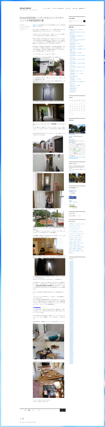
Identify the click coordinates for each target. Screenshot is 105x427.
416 (39, 410)
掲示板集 (70, 200)
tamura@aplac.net (72, 134)
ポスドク (71, 237)
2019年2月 (71, 349)
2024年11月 (72, 279)
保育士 (79, 241)
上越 (79, 239)
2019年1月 (71, 350)
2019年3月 (71, 348)
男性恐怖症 (79, 248)
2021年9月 (71, 322)
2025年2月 (71, 276)
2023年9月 (71, 294)
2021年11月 (72, 319)
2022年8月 (71, 309)
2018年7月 (71, 357)
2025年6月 (71, 271)
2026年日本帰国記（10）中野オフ (75, 43)
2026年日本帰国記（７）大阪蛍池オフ (76, 52)
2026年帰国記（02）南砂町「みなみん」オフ (77, 70)
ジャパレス (71, 233)
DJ (75, 223)
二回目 (70, 241)
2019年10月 (71, 340)
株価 (78, 246)
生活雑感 (74, 248)
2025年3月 (71, 274)
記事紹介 (78, 250)
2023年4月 (71, 300)
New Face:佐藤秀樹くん (73, 88)
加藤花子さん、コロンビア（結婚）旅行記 (76, 29)
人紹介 (75, 241)
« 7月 (72, 114)
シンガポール (80, 231)
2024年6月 (71, 285)
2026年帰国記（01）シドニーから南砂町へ (77, 73)
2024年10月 (72, 280)
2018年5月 (71, 360)
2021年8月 (71, 323)
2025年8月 (71, 269)
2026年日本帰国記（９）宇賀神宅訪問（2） (77, 46)
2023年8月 (71, 295)
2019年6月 (71, 345)
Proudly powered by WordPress (31, 422)
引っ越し (71, 246)
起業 (82, 250)
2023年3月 (71, 301)
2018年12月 (72, 352)
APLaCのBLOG (25, 8)
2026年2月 (71, 265)
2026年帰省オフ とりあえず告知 (75, 78)
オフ (77, 229)
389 (25, 410)
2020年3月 (71, 334)
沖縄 (70, 248)
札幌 (75, 246)
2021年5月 (71, 325)
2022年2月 (71, 316)
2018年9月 (71, 355)
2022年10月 (72, 307)
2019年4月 (71, 347)
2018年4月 (71, 361)
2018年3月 (71, 362)
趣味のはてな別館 (72, 204)
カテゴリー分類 (46, 8)
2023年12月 (72, 291)
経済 (70, 250)
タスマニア (77, 233)
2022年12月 (72, 304)
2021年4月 (71, 326)
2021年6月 (71, 324)
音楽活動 (71, 252)
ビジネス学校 (78, 235)
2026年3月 (71, 264)
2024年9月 (71, 281)
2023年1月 (71, 303)
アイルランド (77, 225)
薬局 (74, 250)
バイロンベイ (71, 235)
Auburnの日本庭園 (73, 90)
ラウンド (76, 237)
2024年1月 (71, 289)
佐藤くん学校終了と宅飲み (74, 76)
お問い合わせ (75, 8)
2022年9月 (71, 308)
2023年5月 (71, 299)
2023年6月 (71, 297)
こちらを (75, 201)
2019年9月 (71, 341)
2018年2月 (71, 363)
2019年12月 (72, 338)
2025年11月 (72, 266)
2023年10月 (72, 293)
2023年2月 (71, 302)
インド (78, 227)
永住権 (82, 246)
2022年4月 (71, 314)
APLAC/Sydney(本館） (73, 190)
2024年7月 (71, 284)
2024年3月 (71, 287)
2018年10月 (72, 354)
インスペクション (25, 27)
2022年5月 (71, 312)
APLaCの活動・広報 (23, 26)
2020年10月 (72, 330)
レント (80, 237)
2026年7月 (71, 261)
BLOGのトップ (82, 8)
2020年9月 (71, 331)
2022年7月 (71, 310)
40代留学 (71, 223)
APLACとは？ (68, 8)
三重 (76, 239)
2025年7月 (71, 270)
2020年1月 (71, 337)
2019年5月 (71, 346)
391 (33, 410)
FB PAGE (70, 195)
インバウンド (71, 229)
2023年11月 (72, 292)
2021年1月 (71, 329)
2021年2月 (71, 327)
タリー (81, 233)
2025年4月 (71, 273)
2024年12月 (72, 278)
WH (82, 223)
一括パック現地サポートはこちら (74, 172)
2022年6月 (71, 311)
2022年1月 (71, 317)
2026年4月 (71, 263)
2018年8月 (71, 356)
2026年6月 (71, 262)
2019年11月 (71, 339)
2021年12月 (72, 318)
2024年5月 (71, 286)
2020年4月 (71, 333)
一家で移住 (71, 239)
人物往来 (28, 26)
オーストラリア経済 (73, 231)
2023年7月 (71, 296)
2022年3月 (71, 315)
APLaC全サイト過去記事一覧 (58, 8)
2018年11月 (71, 353)
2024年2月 (71, 288)
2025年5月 (71, 272)
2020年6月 (71, 332)
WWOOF (71, 225)
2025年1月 (71, 277)
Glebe (21, 27)
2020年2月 (71, 335)
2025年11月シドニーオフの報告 (75, 85)
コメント (21, 30)
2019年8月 (71, 342)
